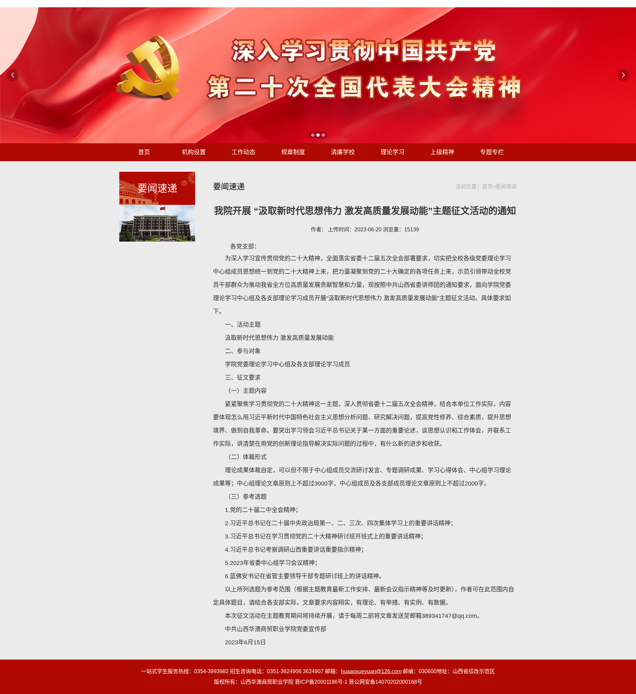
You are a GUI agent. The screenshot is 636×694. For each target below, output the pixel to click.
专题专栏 (492, 152)
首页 (144, 152)
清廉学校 (343, 152)
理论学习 (392, 152)
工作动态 (243, 152)
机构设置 (194, 152)
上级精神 (442, 152)
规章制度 (293, 152)
